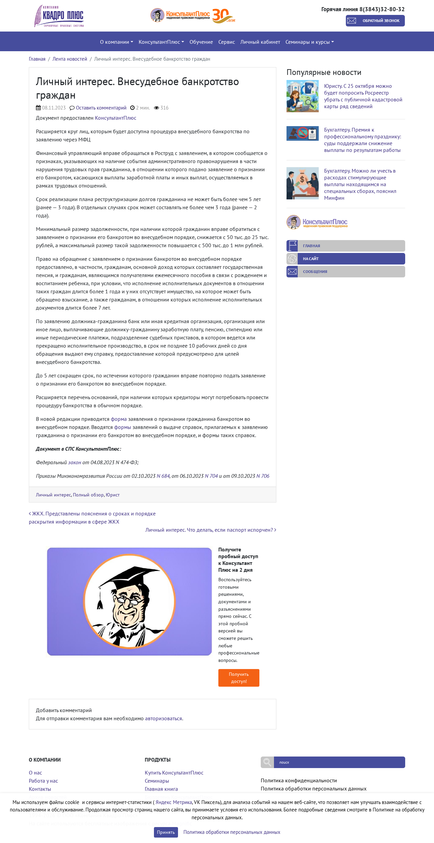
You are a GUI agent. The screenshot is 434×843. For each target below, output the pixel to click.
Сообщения (315, 271)
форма (119, 418)
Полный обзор (88, 494)
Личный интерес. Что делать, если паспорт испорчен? (209, 529)
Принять (166, 832)
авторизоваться (163, 718)
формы (122, 427)
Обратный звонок (381, 20)
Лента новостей (70, 59)
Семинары (157, 780)
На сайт (311, 258)
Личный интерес (53, 494)
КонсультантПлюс (115, 117)
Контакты (40, 788)
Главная (37, 59)
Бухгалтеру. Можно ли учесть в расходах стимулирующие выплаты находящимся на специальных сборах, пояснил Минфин (360, 184)
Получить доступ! (239, 677)
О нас (35, 772)
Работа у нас (43, 780)
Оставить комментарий (101, 107)
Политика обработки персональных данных (314, 788)
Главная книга (161, 788)
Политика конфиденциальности (299, 780)
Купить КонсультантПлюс (174, 772)
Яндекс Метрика (174, 802)
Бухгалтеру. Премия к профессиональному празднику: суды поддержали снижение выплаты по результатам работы (362, 139)
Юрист (113, 494)
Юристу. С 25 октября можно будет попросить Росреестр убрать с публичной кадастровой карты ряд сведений (363, 96)
